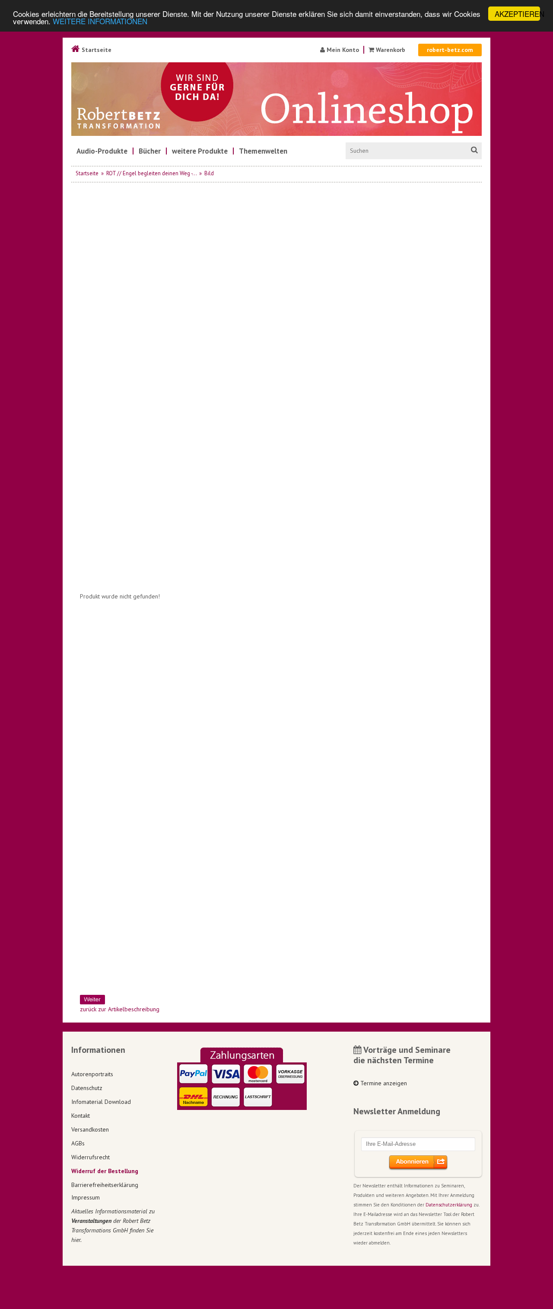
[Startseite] (276, 99)
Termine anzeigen (383, 1083)
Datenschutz (86, 1088)
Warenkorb (390, 50)
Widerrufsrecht (90, 1157)
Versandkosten (90, 1129)
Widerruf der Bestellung (104, 1171)
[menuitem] (102, 151)
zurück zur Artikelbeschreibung (119, 1009)
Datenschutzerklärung (449, 1205)
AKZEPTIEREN (517, 13)
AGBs (78, 1143)
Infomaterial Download (101, 1102)
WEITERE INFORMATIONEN (100, 21)
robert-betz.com (450, 50)
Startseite (95, 50)
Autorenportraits (92, 1074)
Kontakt (80, 1115)
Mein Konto (342, 50)
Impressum (85, 1197)
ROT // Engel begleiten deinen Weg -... (151, 173)
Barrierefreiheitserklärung (104, 1185)
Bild (209, 173)
